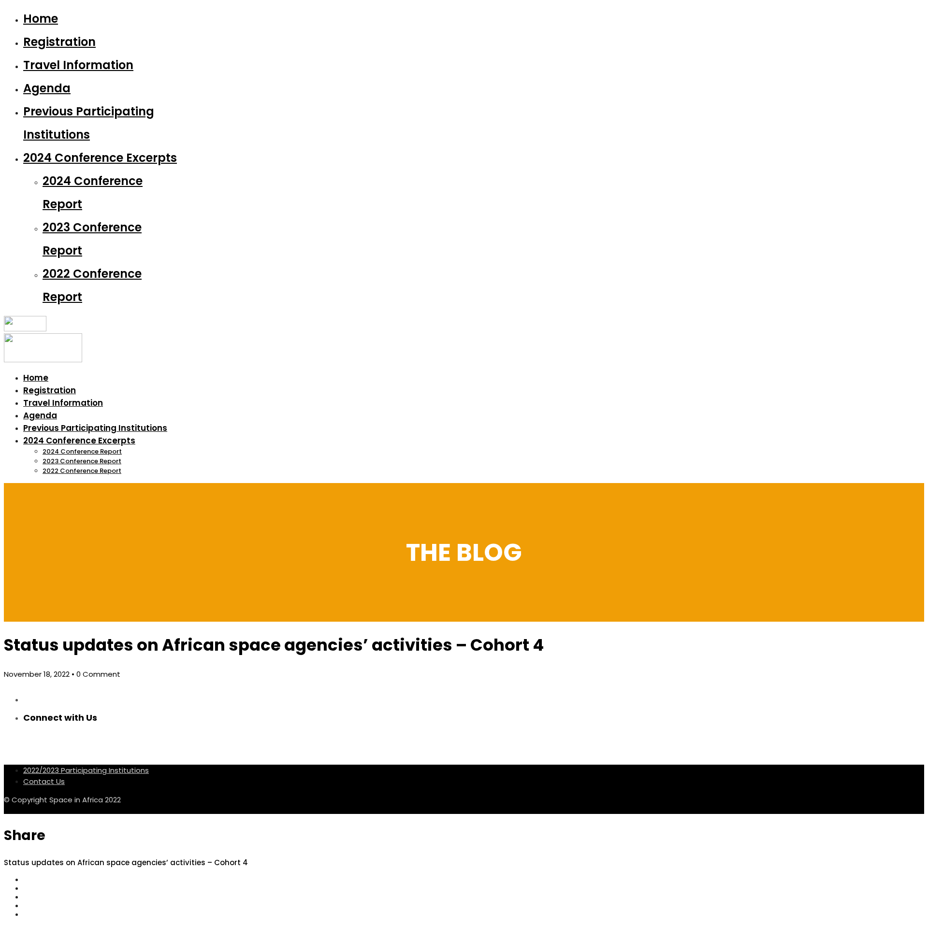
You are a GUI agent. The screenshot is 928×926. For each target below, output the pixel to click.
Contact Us (44, 781)
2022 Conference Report (82, 470)
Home (40, 19)
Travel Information (78, 65)
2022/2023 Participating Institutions (86, 770)
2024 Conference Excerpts (100, 158)
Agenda (47, 88)
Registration (59, 42)
